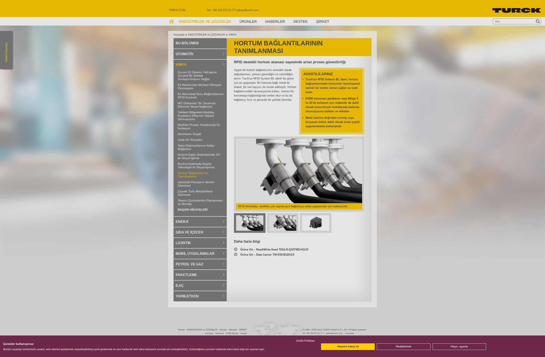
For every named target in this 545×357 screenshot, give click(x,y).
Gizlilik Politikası (305, 340)
